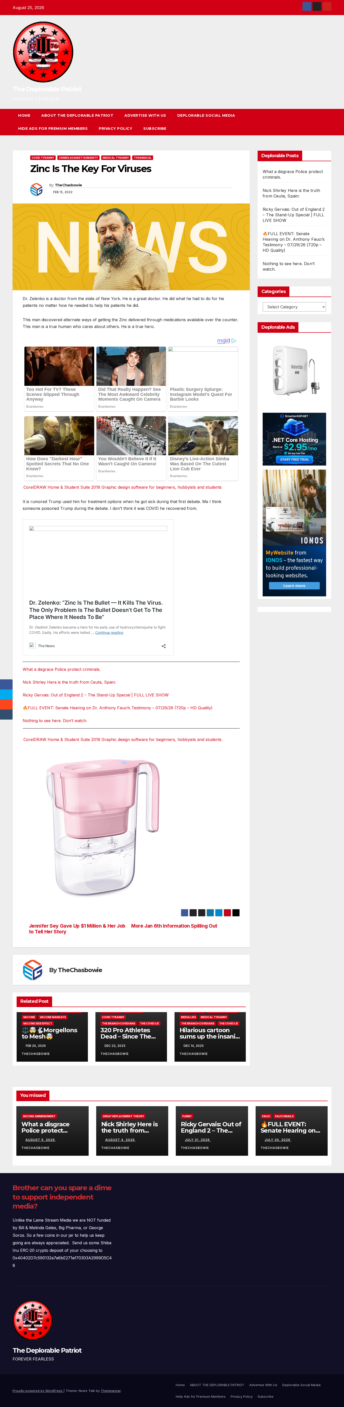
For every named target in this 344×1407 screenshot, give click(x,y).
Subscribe (154, 128)
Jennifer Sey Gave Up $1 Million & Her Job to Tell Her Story (77, 929)
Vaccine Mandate (53, 1017)
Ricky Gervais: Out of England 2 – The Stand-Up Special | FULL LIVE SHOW (96, 694)
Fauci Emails (284, 1116)
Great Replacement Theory (123, 1116)
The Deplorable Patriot (47, 89)
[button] (318, 122)
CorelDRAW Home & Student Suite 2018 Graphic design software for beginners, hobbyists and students (122, 487)
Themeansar (111, 1391)
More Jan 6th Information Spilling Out (174, 926)
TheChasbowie (68, 185)
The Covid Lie (149, 1023)
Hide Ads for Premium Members (53, 128)
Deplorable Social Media (206, 115)
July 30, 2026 (278, 1140)
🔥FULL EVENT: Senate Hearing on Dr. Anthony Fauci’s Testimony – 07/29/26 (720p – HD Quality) (118, 707)
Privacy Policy (115, 128)
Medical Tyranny (116, 157)
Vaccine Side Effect (37, 1023)
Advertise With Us (145, 115)
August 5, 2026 (40, 1140)
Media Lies (188, 1017)
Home (24, 115)
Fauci (266, 1116)
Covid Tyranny (43, 157)
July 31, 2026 (198, 1140)
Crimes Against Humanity (78, 157)
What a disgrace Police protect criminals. (61, 669)
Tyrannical (143, 157)
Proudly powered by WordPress (38, 1391)
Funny (187, 1116)
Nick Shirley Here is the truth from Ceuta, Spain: (69, 682)
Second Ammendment (39, 1116)
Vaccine (29, 1017)
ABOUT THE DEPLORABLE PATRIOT (77, 115)
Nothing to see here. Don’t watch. (55, 720)
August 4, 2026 (120, 1140)
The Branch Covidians (118, 1023)
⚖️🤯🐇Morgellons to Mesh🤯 (49, 1033)
